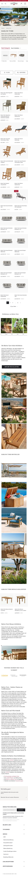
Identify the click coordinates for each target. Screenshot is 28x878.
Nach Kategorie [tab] (5, 48)
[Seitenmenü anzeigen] (2, 4)
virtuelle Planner (10, 777)
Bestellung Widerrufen (8, 857)
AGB (4, 836)
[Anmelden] (21, 3)
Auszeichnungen (19, 780)
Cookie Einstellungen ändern (9, 851)
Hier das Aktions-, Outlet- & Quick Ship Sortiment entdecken (14, 0)
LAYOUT (11, 760)
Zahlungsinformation (8, 845)
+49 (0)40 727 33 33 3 (4, 6)
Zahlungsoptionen (8, 861)
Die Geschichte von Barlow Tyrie (11, 776)
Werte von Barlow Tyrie (11, 779)
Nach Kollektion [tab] (15, 48)
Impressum (5, 854)
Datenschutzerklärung (8, 839)
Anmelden (20, 809)
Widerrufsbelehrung (7, 848)
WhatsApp (24, 6)
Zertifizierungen (8, 866)
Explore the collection (12, 366)
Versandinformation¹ (8, 842)
